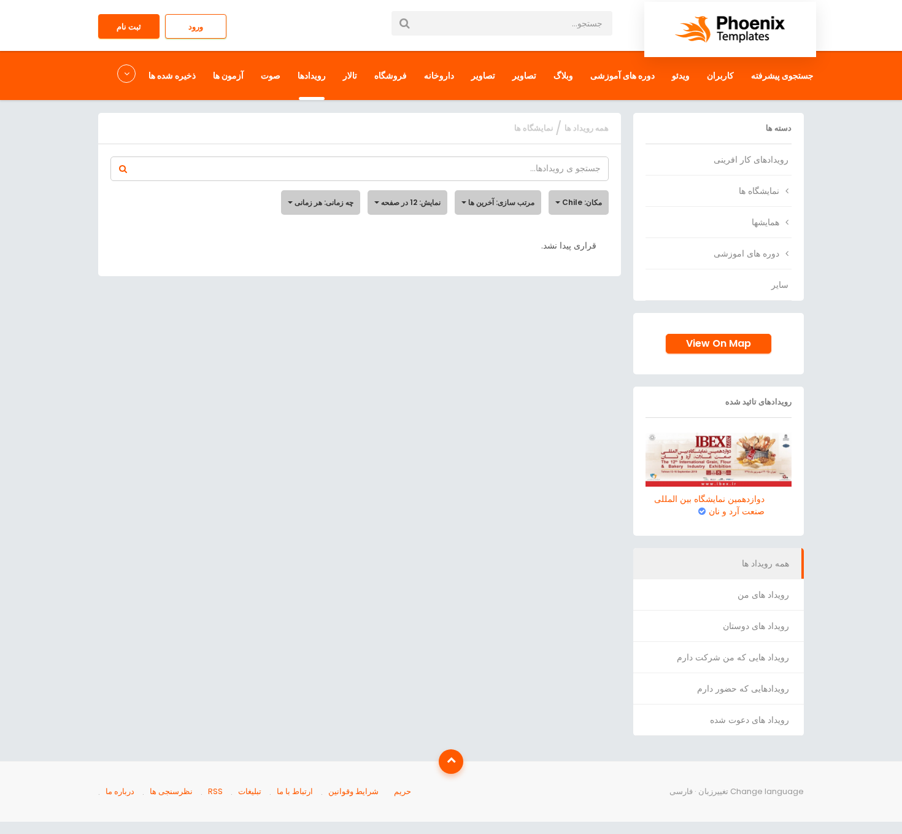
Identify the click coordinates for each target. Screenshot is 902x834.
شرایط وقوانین (353, 791)
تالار (350, 75)
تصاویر (524, 75)
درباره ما (120, 791)
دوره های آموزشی (622, 75)
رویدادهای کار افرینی (751, 159)
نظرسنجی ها (171, 791)
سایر (779, 285)
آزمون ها (228, 75)
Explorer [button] (128, 75)
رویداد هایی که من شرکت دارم (733, 657)
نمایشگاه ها (759, 191)
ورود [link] (195, 27)
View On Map (718, 343)
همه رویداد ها (765, 563)
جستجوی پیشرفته (782, 75)
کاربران (720, 75)
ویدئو (681, 75)
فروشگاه (390, 75)
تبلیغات (249, 791)
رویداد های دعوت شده (749, 720)
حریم (402, 791)
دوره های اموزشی (746, 253)
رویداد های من (763, 595)
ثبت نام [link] (129, 27)
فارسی (681, 791)
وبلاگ (563, 75)
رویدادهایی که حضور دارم (743, 688)
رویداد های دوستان (756, 626)
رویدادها (312, 75)
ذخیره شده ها (172, 75)
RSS (215, 791)
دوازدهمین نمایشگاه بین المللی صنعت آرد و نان (709, 505)
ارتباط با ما (295, 791)
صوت (270, 75)
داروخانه (439, 75)
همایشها (765, 222)
